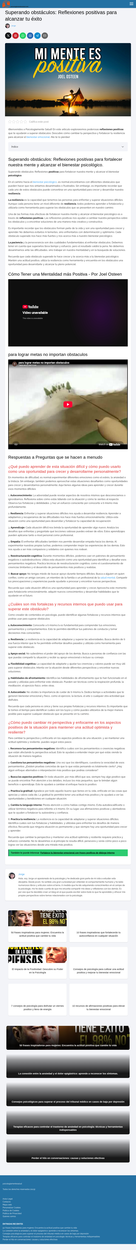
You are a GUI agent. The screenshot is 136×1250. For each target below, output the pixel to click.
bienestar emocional (38, 137)
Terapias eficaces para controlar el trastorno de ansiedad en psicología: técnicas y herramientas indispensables (51, 1237)
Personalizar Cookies (12, 1208)
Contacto (7, 1202)
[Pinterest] (15, 35)
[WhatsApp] (23, 35)
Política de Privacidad (12, 1213)
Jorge (13, 26)
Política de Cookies (11, 1210)
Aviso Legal (8, 1199)
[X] (8, 35)
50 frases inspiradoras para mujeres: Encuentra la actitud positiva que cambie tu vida (40, 1228)
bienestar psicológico (45, 182)
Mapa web (7, 1205)
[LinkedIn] (30, 35)
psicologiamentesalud (12, 1184)
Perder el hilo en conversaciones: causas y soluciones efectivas (30, 1239)
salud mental (107, 577)
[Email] (45, 35)
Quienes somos (9, 1216)
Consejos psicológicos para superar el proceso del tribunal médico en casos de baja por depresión (46, 1234)
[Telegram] (37, 35)
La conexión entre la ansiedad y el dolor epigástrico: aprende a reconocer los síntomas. (41, 1231)
